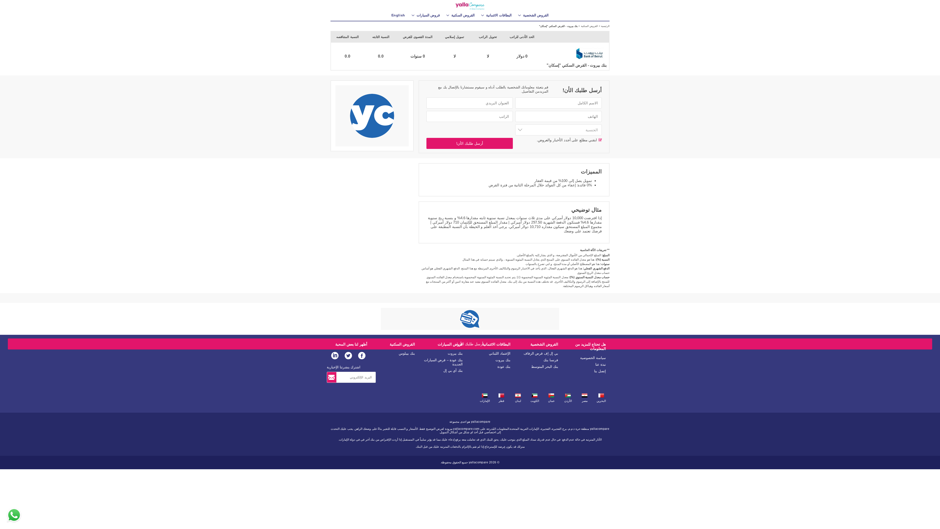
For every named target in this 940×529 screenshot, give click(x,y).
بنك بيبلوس (407, 353)
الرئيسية (605, 26)
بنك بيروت (502, 360)
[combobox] (558, 129)
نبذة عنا (600, 364)
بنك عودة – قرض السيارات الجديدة (443, 362)
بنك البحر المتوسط (544, 367)
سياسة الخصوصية (593, 358)
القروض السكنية (589, 26)
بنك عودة (503, 367)
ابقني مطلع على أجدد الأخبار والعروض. (567, 140)
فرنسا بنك (550, 360)
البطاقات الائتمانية (496, 344)
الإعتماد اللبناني (499, 353)
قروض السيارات (450, 344)
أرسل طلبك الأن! (469, 143)
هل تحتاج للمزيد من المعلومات (590, 346)
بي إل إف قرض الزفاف (541, 353)
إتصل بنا (600, 371)
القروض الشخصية (544, 344)
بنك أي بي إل (453, 371)
